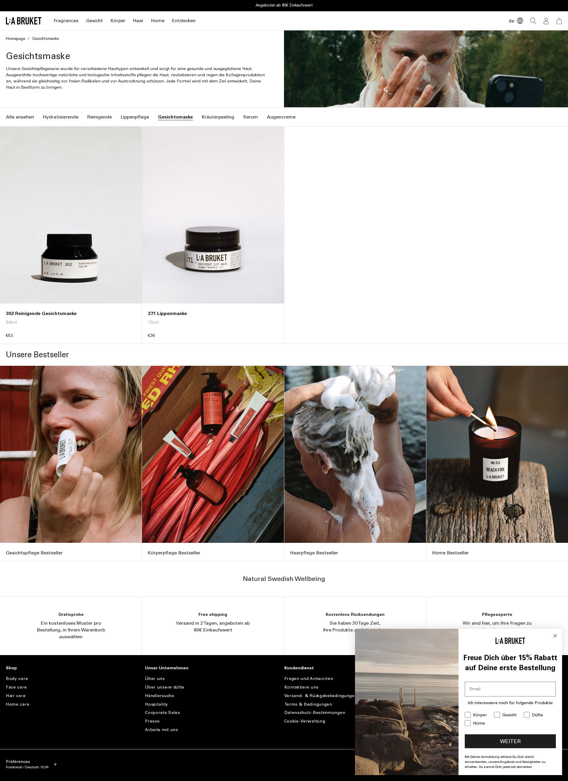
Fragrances (66, 20)
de (511, 21)
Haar (138, 20)
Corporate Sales (162, 712)
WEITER (510, 741)
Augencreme (281, 117)
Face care (16, 687)
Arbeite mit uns (161, 729)
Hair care (15, 695)
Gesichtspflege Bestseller (34, 553)
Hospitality (156, 704)
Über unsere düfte (164, 687)
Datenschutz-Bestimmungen (315, 712)
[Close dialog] (555, 635)
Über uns (155, 678)
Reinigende (99, 117)
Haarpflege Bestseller (314, 553)
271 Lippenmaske (167, 313)
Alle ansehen (20, 117)
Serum (250, 117)
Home (157, 20)
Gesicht (94, 20)
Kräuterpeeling (218, 117)
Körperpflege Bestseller (174, 553)
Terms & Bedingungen (308, 704)
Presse (152, 721)
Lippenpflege (135, 117)
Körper (118, 20)
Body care (17, 678)
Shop (11, 668)
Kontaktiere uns (301, 687)
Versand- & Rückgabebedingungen (321, 695)
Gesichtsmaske (175, 117)
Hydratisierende (60, 117)
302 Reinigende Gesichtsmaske (41, 313)
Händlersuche (159, 695)
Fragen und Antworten (308, 678)
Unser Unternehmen (166, 668)
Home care (17, 704)
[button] (66, 21)
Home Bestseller (450, 553)
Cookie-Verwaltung (304, 721)
